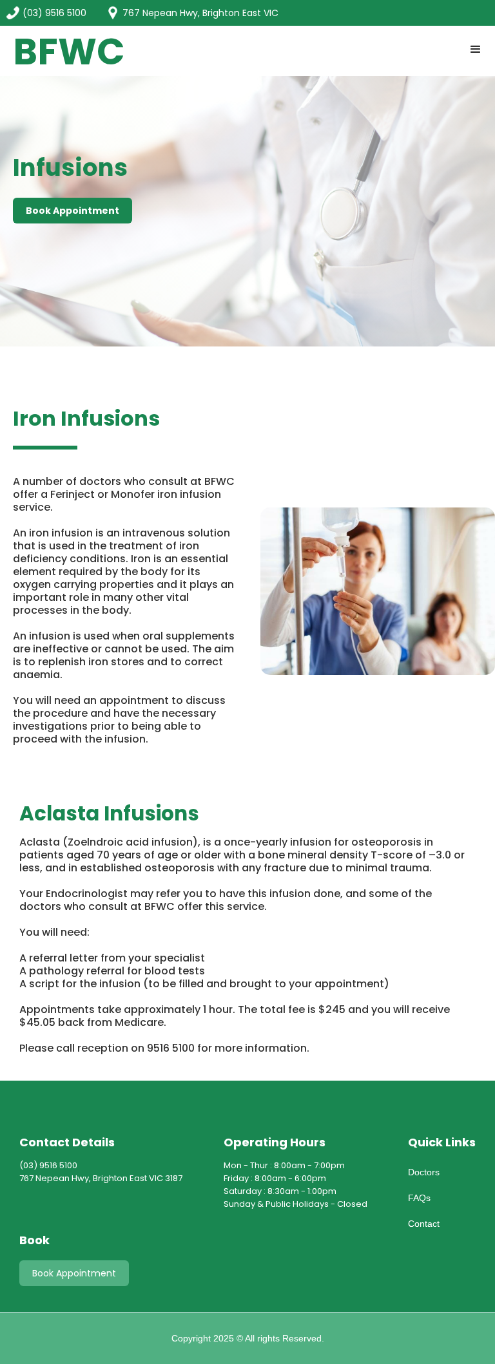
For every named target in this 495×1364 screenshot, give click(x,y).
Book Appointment (74, 1273)
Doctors (424, 1172)
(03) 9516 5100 (54, 12)
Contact (424, 1223)
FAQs (419, 1198)
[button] (475, 49)
